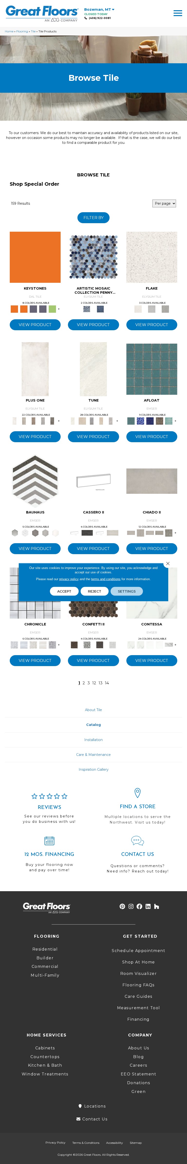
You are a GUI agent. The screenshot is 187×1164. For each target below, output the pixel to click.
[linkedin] (148, 907)
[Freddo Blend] (87, 644)
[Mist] (169, 420)
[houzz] (156, 907)
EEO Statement (139, 1074)
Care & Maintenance (93, 754)
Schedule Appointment (138, 950)
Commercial (45, 966)
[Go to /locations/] (137, 808)
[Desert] (82, 420)
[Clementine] (35, 257)
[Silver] (45, 532)
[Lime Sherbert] (52, 309)
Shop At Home (138, 962)
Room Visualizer (138, 973)
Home (9, 31)
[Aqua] (151, 369)
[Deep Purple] (33, 309)
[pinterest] (122, 907)
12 (94, 683)
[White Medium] (151, 257)
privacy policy (69, 579)
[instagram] (131, 907)
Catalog (93, 725)
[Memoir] (33, 644)
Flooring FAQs (138, 985)
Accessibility (114, 1143)
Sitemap (136, 1143)
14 (107, 683)
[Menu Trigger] (178, 12)
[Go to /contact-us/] (137, 857)
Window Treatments (45, 1074)
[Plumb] (52, 420)
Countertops (45, 1056)
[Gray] (35, 532)
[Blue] (100, 309)
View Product (35, 324)
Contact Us (94, 1119)
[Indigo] (150, 420)
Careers (138, 1065)
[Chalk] (35, 369)
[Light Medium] (152, 309)
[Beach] (93, 257)
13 (101, 683)
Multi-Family (45, 975)
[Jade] (159, 420)
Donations (138, 1083)
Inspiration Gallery (94, 769)
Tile (33, 31)
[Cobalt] (140, 420)
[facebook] (139, 907)
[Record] (52, 644)
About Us (138, 1048)
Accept (64, 591)
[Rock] (111, 420)
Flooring (22, 31)
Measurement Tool (138, 1008)
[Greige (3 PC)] (24, 420)
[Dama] (131, 644)
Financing (138, 1019)
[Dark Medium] (165, 309)
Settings (127, 591)
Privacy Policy (55, 1142)
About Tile (93, 710)
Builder (45, 958)
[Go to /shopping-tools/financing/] (49, 856)
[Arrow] (35, 481)
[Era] (14, 644)
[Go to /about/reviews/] (49, 810)
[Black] (93, 481)
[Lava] (92, 420)
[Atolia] (151, 481)
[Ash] (43, 420)
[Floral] (25, 532)
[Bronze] (74, 644)
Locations (94, 1106)
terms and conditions (106, 579)
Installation (93, 740)
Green (138, 1091)
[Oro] (150, 644)
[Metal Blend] (99, 644)
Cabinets (45, 1048)
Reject (94, 591)
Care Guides (138, 996)
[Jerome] (159, 532)
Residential (45, 949)
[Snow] (93, 369)
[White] (55, 532)
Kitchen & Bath (45, 1065)
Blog (138, 1056)
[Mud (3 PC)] (33, 420)
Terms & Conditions (85, 1143)
